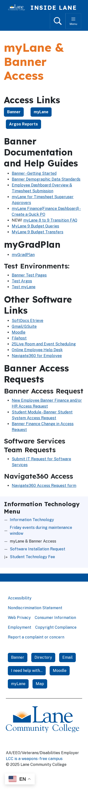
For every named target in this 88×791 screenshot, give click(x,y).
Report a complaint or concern (36, 637)
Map (40, 683)
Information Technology (32, 519)
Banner (14, 112)
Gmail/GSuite (24, 326)
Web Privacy (19, 617)
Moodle (18, 332)
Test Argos (22, 281)
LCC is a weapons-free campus (34, 758)
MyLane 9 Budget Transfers (37, 232)
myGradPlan (23, 254)
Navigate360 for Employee (37, 355)
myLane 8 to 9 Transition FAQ (50, 220)
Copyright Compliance (56, 627)
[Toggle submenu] (6, 557)
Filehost (19, 338)
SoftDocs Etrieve (27, 320)
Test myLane (23, 287)
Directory (43, 657)
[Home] (18, 7)
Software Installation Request (37, 549)
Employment (19, 627)
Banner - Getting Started (34, 173)
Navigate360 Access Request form (44, 485)
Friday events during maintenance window (41, 530)
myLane (41, 112)
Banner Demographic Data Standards (46, 179)
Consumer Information (55, 617)
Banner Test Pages (29, 275)
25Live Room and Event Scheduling (44, 344)
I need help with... (27, 670)
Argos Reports (23, 124)
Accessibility (20, 598)
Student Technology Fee (32, 557)
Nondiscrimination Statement (35, 608)
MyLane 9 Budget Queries (35, 226)
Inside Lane (53, 7)
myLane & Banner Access (33, 541)
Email (67, 657)
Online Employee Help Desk (37, 350)
